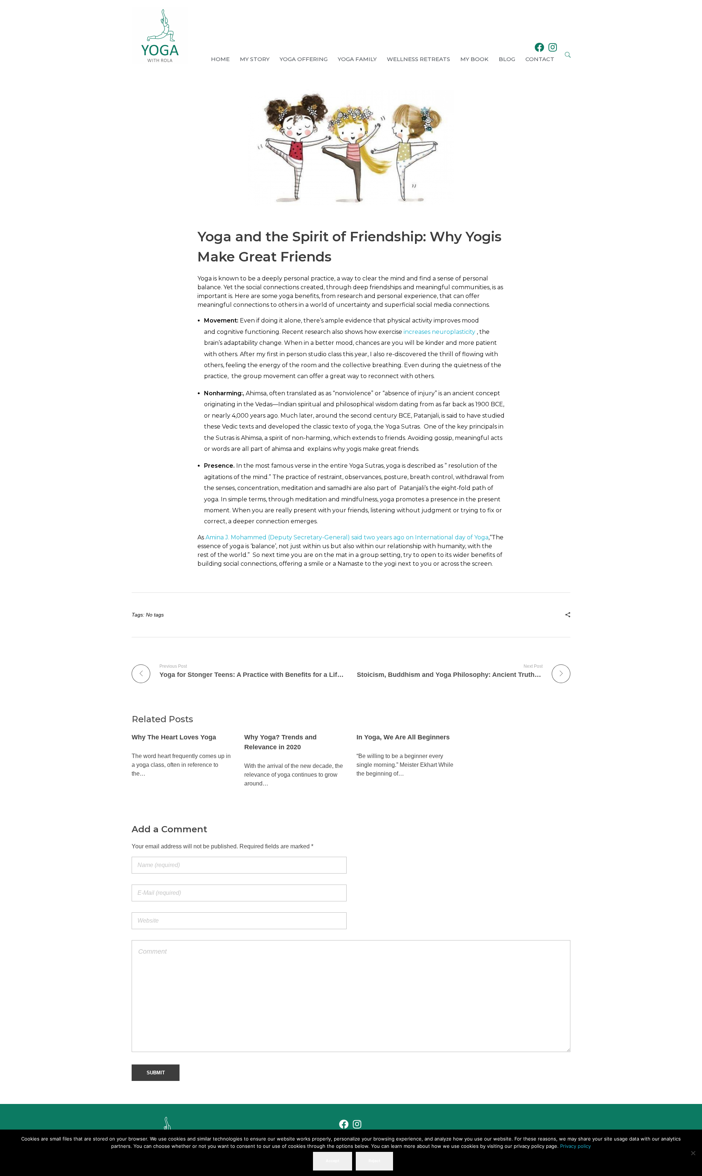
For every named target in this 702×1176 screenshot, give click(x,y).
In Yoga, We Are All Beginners (403, 737)
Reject (374, 1160)
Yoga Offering (304, 59)
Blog (507, 59)
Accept (332, 1160)
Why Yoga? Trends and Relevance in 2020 (280, 742)
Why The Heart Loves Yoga (174, 737)
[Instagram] (552, 47)
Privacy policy (575, 1146)
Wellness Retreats (418, 59)
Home (220, 59)
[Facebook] (539, 47)
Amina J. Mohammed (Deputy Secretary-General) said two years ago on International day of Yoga (346, 537)
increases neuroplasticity (439, 331)
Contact (539, 59)
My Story (254, 59)
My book (474, 59)
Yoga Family (357, 59)
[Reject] (693, 1153)
